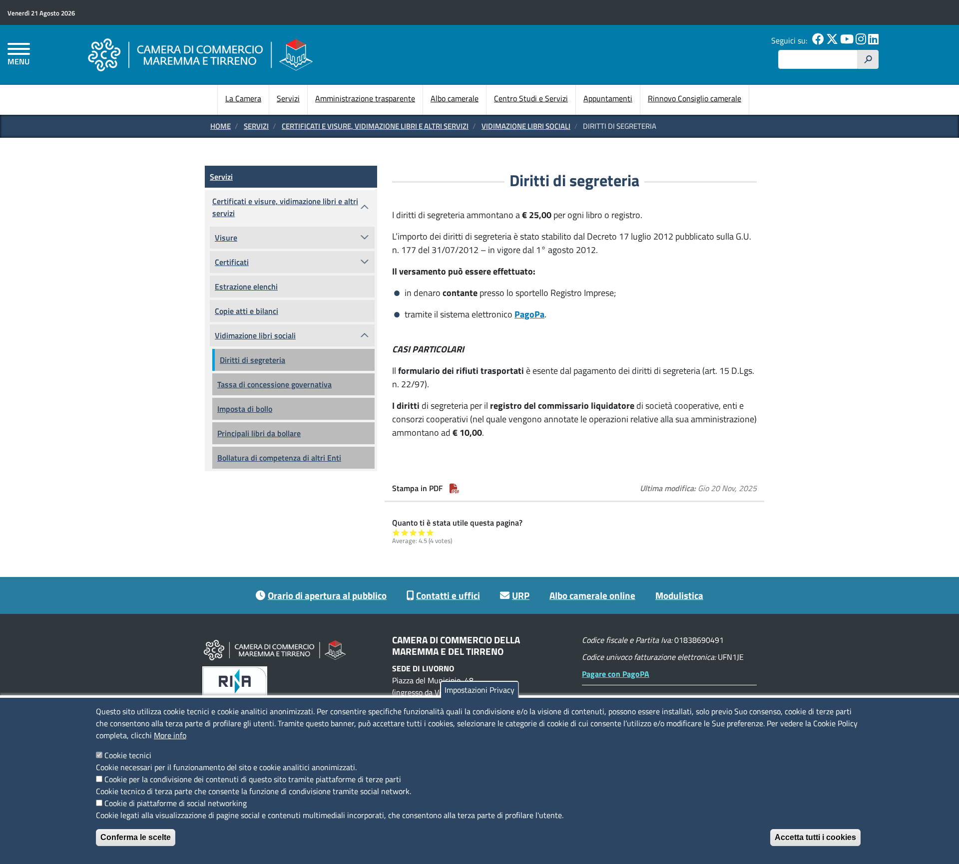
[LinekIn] (873, 40)
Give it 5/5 (430, 532)
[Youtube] (847, 40)
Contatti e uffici (448, 595)
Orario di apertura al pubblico (327, 595)
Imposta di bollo (244, 409)
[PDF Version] (455, 488)
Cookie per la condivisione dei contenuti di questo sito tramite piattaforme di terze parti (252, 779)
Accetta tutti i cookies (815, 837)
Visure (226, 238)
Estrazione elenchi (246, 286)
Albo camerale (455, 98)
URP (520, 595)
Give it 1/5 (396, 532)
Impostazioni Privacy (479, 690)
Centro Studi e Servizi (531, 98)
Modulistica (679, 595)
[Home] (200, 54)
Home (220, 126)
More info (170, 735)
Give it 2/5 (405, 532)
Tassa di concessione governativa (274, 384)
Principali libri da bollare (259, 433)
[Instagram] (861, 40)
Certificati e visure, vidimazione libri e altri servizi (375, 126)
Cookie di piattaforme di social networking (175, 803)
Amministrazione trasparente (365, 98)
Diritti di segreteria (252, 360)
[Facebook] (818, 40)
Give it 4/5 (422, 532)
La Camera (243, 98)
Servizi (288, 98)
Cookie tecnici (127, 755)
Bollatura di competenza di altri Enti (279, 458)
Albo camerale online (592, 595)
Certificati (232, 262)
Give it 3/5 (413, 532)
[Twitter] (832, 40)
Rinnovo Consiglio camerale (694, 98)
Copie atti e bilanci (246, 311)
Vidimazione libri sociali (525, 126)
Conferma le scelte (135, 837)
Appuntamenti (607, 98)
